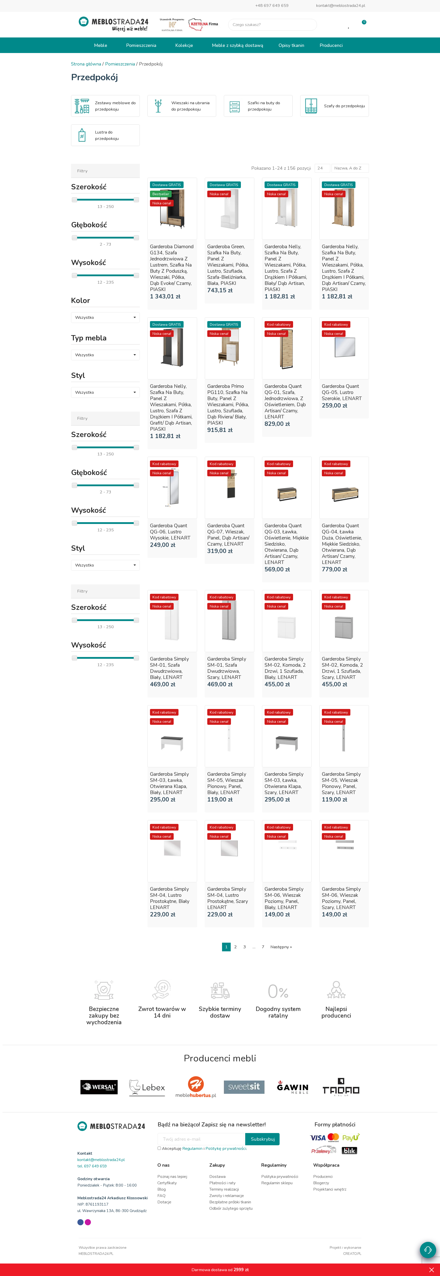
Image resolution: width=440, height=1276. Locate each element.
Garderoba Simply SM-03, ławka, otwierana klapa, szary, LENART (284, 783)
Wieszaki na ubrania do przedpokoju (190, 106)
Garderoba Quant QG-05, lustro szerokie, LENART (342, 392)
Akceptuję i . (204, 1148)
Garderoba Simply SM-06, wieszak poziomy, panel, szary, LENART (341, 898)
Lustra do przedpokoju (107, 135)
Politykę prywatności (225, 1148)
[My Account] (333, 24)
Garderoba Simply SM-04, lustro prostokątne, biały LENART (169, 898)
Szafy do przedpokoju (344, 106)
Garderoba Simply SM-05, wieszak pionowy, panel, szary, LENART (341, 783)
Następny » (281, 947)
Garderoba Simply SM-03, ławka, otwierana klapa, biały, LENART (169, 783)
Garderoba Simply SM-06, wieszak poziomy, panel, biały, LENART (284, 898)
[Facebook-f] (80, 1222)
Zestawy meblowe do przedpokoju (115, 106)
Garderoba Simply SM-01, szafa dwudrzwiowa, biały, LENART (169, 668)
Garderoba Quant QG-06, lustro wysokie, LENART (170, 531)
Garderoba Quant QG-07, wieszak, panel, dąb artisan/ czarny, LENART (228, 534)
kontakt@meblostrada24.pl (340, 5)
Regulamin (192, 1148)
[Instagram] (88, 1222)
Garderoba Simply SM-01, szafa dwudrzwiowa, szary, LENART (226, 668)
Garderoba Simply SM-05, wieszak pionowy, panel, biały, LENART (226, 783)
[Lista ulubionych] (349, 24)
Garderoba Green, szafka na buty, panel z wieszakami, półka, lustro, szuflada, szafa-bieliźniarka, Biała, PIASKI (228, 265)
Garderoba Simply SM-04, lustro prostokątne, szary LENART (227, 898)
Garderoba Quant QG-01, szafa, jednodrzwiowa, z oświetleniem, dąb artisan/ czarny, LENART (285, 401)
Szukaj (309, 25)
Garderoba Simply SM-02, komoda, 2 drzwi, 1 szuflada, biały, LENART (285, 668)
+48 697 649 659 (272, 5)
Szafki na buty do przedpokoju (264, 106)
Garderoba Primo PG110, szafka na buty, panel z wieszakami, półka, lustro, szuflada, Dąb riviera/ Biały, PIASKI (228, 404)
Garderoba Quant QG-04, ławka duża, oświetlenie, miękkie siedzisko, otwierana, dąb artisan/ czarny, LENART (342, 544)
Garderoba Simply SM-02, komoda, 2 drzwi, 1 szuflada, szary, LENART (342, 668)
